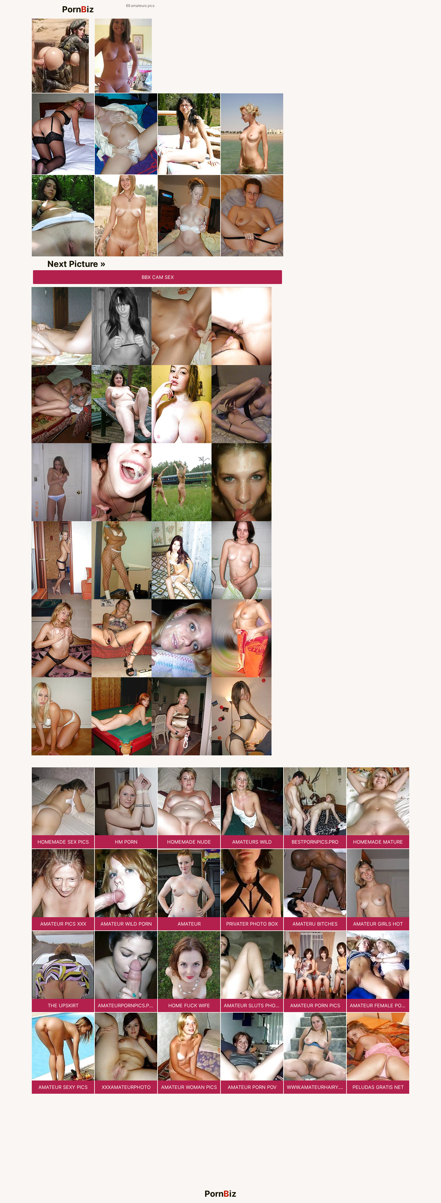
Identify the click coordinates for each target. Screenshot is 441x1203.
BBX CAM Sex (158, 277)
